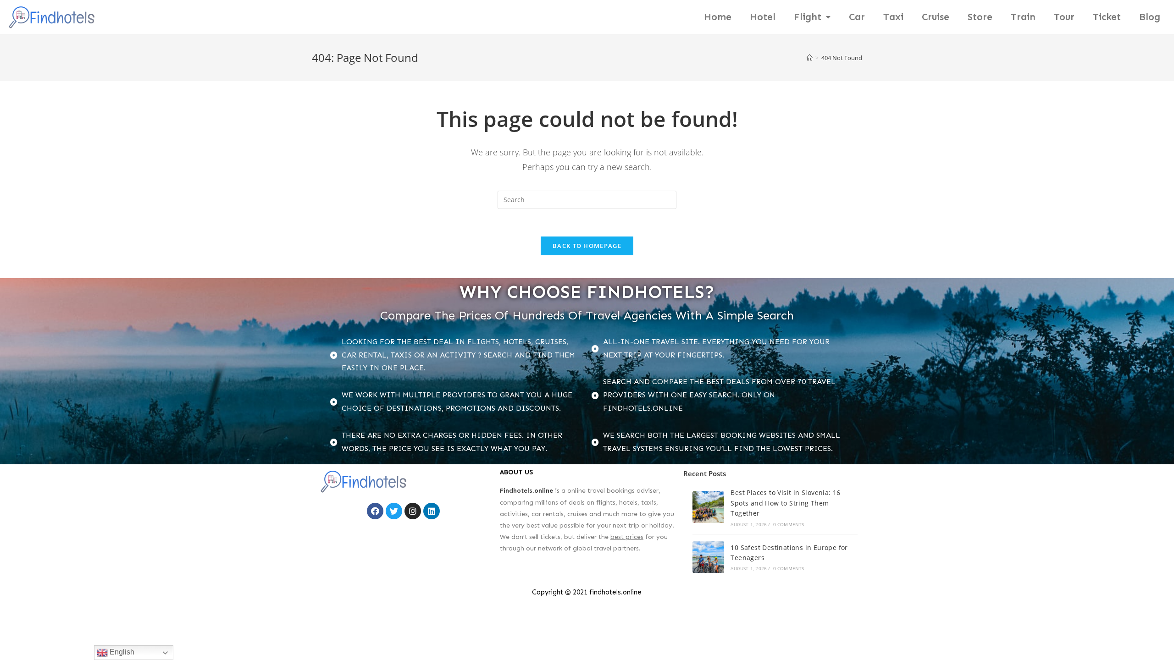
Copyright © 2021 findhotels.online (587, 592)
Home (717, 17)
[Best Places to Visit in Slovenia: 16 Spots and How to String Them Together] (708, 507)
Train (1023, 17)
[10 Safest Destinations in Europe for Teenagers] (708, 557)
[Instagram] (412, 511)
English (121, 652)
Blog (1149, 17)
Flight (807, 17)
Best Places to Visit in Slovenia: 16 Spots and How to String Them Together (785, 502)
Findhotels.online (526, 491)
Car (857, 17)
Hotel (762, 17)
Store (980, 17)
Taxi (893, 17)
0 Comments (788, 524)
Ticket (1107, 17)
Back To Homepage (587, 246)
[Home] (810, 58)
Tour (1064, 17)
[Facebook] (375, 511)
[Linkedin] (431, 511)
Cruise (935, 17)
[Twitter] (394, 511)
